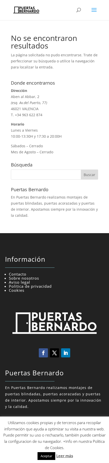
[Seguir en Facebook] (43, 352)
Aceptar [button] (46, 456)
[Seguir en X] (54, 352)
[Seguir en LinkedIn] (65, 352)
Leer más (64, 455)
